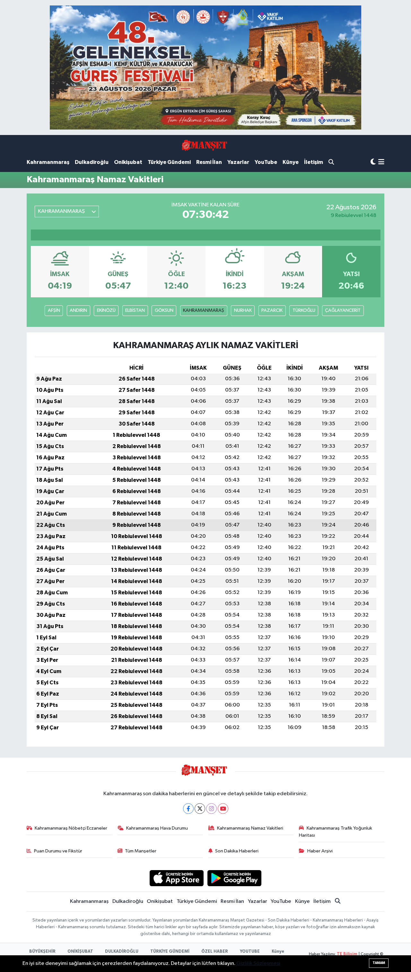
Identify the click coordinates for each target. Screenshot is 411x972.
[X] (200, 808)
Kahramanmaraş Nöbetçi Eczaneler (71, 828)
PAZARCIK (272, 310)
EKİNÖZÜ (106, 310)
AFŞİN (54, 310)
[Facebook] (188, 808)
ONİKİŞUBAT (80, 952)
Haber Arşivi (320, 851)
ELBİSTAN (135, 310)
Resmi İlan (209, 162)
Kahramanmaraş (48, 162)
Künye (291, 162)
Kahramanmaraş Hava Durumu (157, 828)
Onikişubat (128, 162)
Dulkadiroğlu (92, 162)
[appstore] (176, 878)
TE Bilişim (347, 954)
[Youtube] (223, 808)
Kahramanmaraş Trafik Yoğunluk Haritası (335, 832)
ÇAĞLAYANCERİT (343, 310)
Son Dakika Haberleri (236, 851)
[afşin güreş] (205, 67)
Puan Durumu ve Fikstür (58, 851)
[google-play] (234, 878)
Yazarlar (238, 162)
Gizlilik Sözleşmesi (258, 963)
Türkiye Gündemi (169, 162)
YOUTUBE (250, 952)
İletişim (313, 162)
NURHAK (243, 310)
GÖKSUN (164, 310)
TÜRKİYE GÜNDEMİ (169, 952)
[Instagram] (211, 808)
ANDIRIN (78, 310)
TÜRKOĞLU (304, 310)
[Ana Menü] (381, 162)
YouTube (266, 162)
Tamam (378, 963)
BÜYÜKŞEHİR (42, 952)
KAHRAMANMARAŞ (203, 310)
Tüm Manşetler (140, 851)
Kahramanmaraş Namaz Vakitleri (250, 828)
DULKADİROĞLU (121, 952)
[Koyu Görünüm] (373, 162)
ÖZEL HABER (214, 952)
